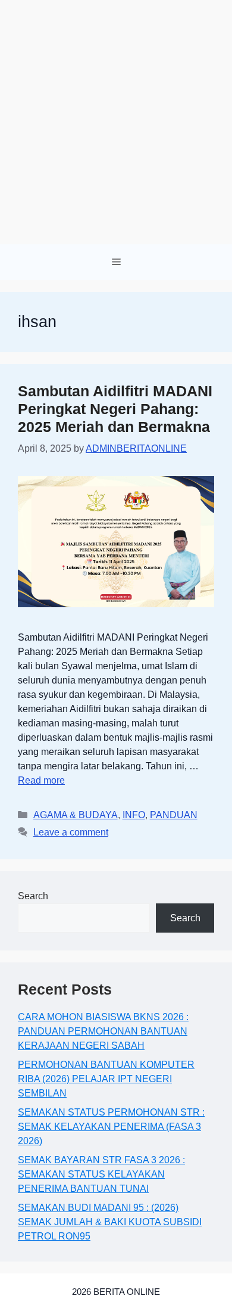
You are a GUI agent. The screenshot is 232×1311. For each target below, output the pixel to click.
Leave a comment (70, 832)
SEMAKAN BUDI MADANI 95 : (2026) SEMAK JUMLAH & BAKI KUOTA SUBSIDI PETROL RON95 (110, 1222)
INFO (134, 815)
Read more (41, 780)
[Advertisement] (116, 122)
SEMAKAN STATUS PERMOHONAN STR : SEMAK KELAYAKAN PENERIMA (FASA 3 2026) (111, 1126)
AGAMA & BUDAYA (75, 815)
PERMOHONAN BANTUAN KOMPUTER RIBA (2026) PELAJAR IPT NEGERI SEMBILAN (106, 1079)
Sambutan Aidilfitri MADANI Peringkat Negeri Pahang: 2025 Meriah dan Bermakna (115, 409)
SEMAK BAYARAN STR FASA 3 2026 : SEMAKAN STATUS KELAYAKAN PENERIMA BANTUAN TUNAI (101, 1174)
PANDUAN (173, 815)
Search (33, 896)
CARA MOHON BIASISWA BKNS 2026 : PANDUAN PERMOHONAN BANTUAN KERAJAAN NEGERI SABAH (103, 1031)
